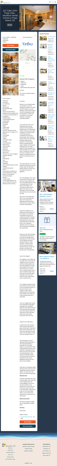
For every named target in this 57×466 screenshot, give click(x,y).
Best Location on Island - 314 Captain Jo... (47, 257)
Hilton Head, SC (46, 455)
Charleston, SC (46, 448)
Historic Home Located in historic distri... (51, 127)
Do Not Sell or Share (10, 459)
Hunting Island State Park (26, 416)
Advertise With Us (10, 452)
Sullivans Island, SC (46, 453)
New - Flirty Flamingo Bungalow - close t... (46, 195)
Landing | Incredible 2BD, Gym (51, 83)
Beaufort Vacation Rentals (28, 446)
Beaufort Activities (28, 450)
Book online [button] (42, 234)
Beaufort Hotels (28, 448)
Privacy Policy (10, 457)
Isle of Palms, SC (46, 450)
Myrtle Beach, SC (47, 446)
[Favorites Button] (50, 2)
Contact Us (10, 450)
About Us (10, 448)
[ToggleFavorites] (35, 35)
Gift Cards (43, 228)
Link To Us (10, 454)
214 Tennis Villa (51, 36)
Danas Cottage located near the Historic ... (51, 116)
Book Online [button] (10, 45)
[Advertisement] (47, 157)
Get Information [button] (10, 49)
